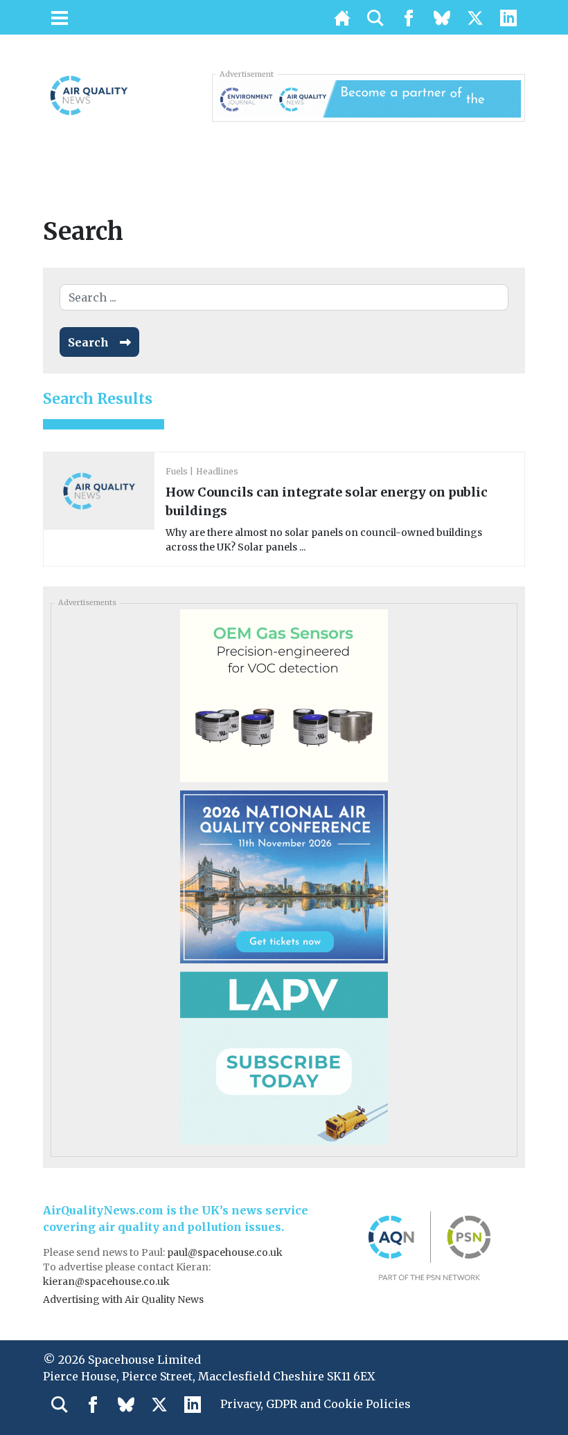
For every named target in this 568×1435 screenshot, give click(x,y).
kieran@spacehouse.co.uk (106, 1281)
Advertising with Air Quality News (123, 1299)
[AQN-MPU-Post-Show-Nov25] (284, 695)
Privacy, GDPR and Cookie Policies (315, 1404)
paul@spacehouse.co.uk (226, 1252)
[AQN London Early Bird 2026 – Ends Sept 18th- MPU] (284, 876)
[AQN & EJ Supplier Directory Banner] (368, 97)
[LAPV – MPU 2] (284, 1057)
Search (88, 342)
